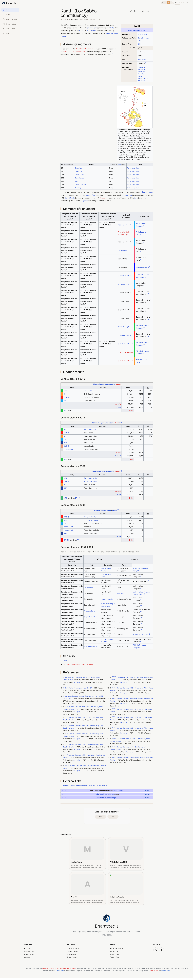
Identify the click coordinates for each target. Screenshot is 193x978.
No (113, 817)
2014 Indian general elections (103, 423)
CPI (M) (78, 498)
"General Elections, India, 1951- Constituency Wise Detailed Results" (83, 708)
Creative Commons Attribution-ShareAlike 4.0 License (59, 968)
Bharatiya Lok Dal (142, 267)
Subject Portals (29, 951)
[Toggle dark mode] (183, 2)
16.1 (115, 727)
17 (148, 336)
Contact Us (114, 951)
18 (144, 344)
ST (120, 164)
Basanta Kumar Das (125, 225)
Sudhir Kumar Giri (124, 276)
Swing (131, 411)
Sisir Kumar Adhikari (125, 344)
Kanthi (118, 384)
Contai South (70, 198)
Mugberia (84, 201)
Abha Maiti (120, 593)
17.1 (115, 738)
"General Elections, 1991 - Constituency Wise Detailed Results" (131, 700)
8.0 (65, 744)
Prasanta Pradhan (124, 335)
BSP (65, 443)
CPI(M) (66, 397)
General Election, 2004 (102, 510)
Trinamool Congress (140, 635)
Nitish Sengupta (124, 327)
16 (144, 327)
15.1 (115, 717)
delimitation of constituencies (74, 52)
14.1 (115, 708)
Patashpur (141, 69)
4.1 (67, 706)
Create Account (72, 957)
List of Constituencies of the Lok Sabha (78, 664)
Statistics (27, 957)
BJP (65, 394)
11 (144, 285)
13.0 (113, 698)
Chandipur (141, 67)
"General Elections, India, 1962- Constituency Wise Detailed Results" (83, 727)
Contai (81, 31)
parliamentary (91, 28)
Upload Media (71, 954)
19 (144, 353)
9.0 (65, 754)
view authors (60, 970)
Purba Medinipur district (103, 794)
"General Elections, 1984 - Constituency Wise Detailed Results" (131, 678)
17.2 (117, 738)
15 (148, 319)
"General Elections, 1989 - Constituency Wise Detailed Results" (131, 689)
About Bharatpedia (116, 948)
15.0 (113, 717)
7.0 (65, 733)
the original (76, 682)
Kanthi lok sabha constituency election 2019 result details (85, 786)
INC (65, 401)
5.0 (65, 717)
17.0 (113, 738)
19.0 (113, 757)
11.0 (113, 677)
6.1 (67, 725)
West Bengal (142, 59)
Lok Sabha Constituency (136, 30)
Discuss (177, 3)
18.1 (115, 746)
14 (148, 310)
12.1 (115, 687)
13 (148, 302)
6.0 (65, 725)
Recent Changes (72, 951)
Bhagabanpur (142, 74)
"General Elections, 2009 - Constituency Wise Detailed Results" (128, 748)
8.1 (67, 744)
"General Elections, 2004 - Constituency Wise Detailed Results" (130, 740)
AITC (65, 391)
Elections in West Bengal (106, 798)
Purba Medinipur (133, 168)
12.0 (113, 687)
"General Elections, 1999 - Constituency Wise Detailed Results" (131, 729)
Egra (136, 198)
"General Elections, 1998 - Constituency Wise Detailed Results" (131, 719)
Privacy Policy (115, 954)
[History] (135, 11)
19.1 (115, 757)
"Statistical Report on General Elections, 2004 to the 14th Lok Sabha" (83, 697)
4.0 (65, 706)
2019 (139, 44)
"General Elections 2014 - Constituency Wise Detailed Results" (131, 759)
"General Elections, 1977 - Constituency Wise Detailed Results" (84, 756)
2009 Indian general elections (103, 471)
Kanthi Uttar (142, 71)
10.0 (66, 765)
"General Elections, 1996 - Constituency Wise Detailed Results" (131, 710)
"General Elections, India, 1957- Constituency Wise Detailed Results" (83, 719)
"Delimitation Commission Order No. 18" (78, 688)
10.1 (68, 765)
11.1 (115, 677)
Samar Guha (122, 250)
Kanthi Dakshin (143, 78)
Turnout (118, 407)
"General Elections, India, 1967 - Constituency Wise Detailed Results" (83, 735)
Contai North (127, 195)
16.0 (113, 727)
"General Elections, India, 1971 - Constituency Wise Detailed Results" (83, 746)
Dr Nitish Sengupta (91, 520)
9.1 (67, 754)
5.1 (67, 717)
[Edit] (131, 11)
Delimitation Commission (85, 49)
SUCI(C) (67, 446)
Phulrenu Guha (123, 284)
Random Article (29, 954)
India (112, 28)
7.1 (67, 733)
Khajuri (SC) (90, 195)
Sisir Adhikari (142, 34)
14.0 (113, 708)
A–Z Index (27, 948)
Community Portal (73, 948)
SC (119, 164)
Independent (68, 449)
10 (148, 276)
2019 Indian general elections (104, 384)
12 (148, 293)
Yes (100, 817)
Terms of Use (114, 957)
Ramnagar (141, 80)
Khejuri (140, 76)
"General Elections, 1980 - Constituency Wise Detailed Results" (84, 767)
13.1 (115, 698)
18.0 (113, 746)
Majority (118, 404)
